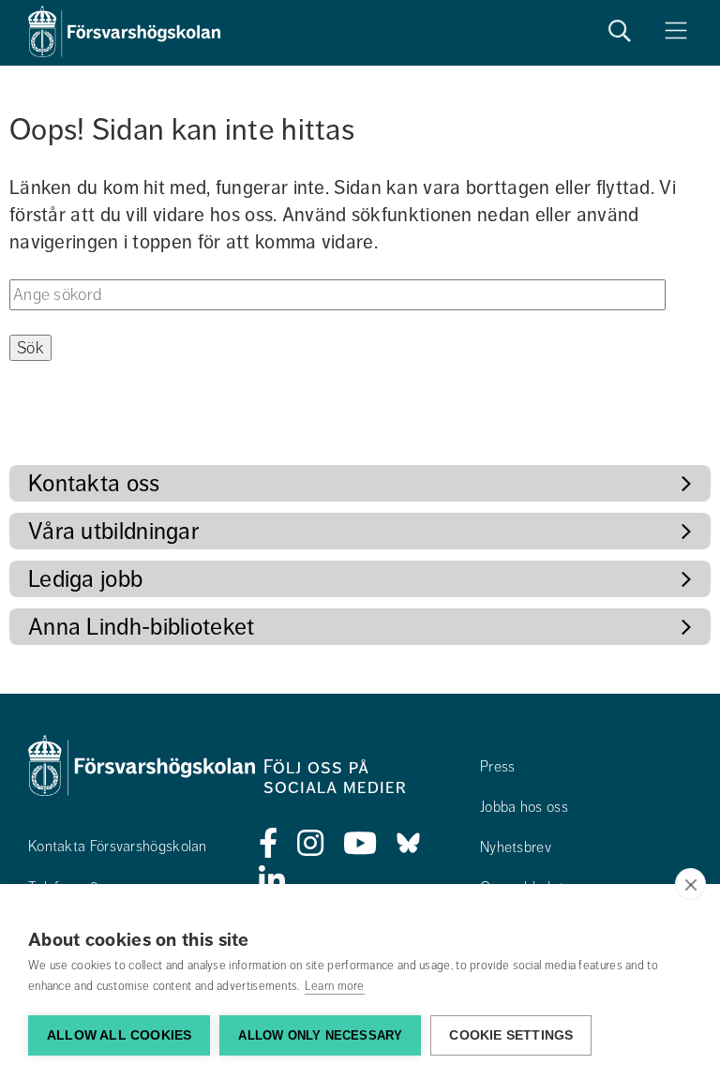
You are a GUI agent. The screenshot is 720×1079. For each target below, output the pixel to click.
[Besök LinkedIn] (272, 881)
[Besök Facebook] (268, 843)
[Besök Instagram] (310, 843)
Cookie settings (511, 1035)
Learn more (335, 986)
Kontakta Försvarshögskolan (117, 846)
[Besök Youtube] (360, 843)
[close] (690, 884)
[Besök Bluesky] (408, 843)
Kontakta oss (94, 483)
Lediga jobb (85, 578)
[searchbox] (337, 294)
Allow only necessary (320, 1035)
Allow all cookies (119, 1035)
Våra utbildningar (113, 531)
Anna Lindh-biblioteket (141, 626)
